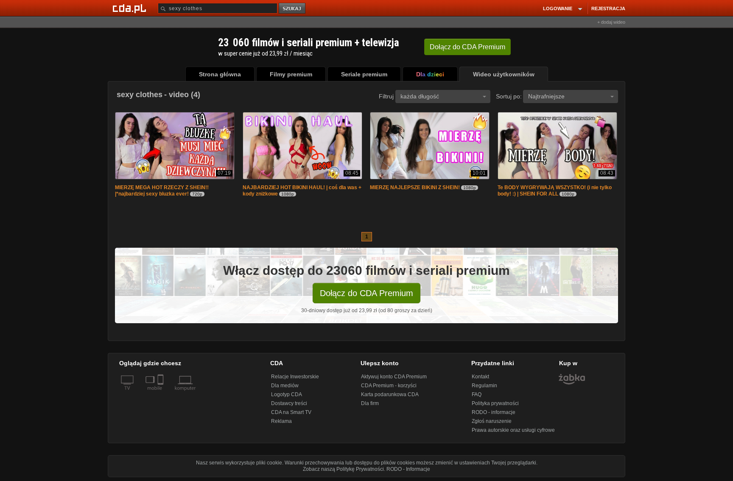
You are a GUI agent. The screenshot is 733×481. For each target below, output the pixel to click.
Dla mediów (285, 386)
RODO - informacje (493, 413)
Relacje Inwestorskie (295, 377)
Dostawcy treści (289, 404)
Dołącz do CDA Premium (366, 294)
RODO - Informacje (408, 470)
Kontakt (480, 377)
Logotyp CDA (286, 395)
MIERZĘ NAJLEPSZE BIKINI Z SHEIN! (415, 188)
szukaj (293, 8)
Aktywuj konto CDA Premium (394, 377)
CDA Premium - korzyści (389, 386)
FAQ (476, 395)
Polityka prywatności (495, 404)
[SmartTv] (161, 394)
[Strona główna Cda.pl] (131, 8)
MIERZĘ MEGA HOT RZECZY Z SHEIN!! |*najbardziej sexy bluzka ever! (162, 191)
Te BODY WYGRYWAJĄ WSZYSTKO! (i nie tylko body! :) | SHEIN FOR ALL (555, 191)
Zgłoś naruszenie (492, 422)
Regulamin (484, 386)
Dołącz (467, 46)
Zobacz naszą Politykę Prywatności (343, 470)
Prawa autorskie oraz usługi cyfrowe (513, 431)
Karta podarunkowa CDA (390, 395)
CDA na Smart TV (291, 413)
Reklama (281, 422)
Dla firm (370, 404)
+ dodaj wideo (611, 22)
